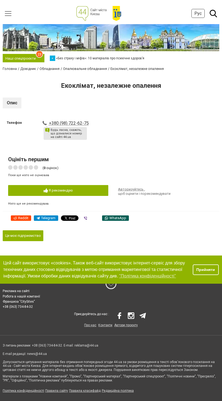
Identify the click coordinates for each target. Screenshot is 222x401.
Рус (198, 13)
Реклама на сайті (16, 291)
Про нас (90, 325)
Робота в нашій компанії (21, 296)
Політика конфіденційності (23, 391)
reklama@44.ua (86, 345)
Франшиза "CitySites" (19, 301)
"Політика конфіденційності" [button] (147, 276)
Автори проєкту (126, 325)
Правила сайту (56, 391)
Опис (12, 102)
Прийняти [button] (205, 269)
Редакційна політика (118, 391)
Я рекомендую (60, 190)
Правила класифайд (85, 391)
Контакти (105, 325)
